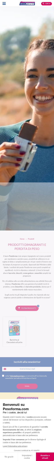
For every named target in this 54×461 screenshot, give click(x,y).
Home (22, 239)
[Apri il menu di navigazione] (4, 3)
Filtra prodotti (30, 307)
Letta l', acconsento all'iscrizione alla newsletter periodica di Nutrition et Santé (26, 377)
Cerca (47, 3)
